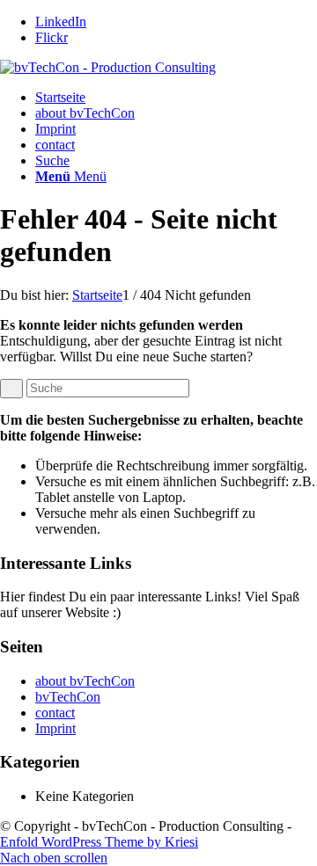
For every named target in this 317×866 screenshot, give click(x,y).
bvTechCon (67, 696)
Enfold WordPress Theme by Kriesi (99, 841)
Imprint (55, 128)
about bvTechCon (85, 113)
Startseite (60, 97)
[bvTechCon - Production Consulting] (108, 67)
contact (55, 144)
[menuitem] (176, 161)
